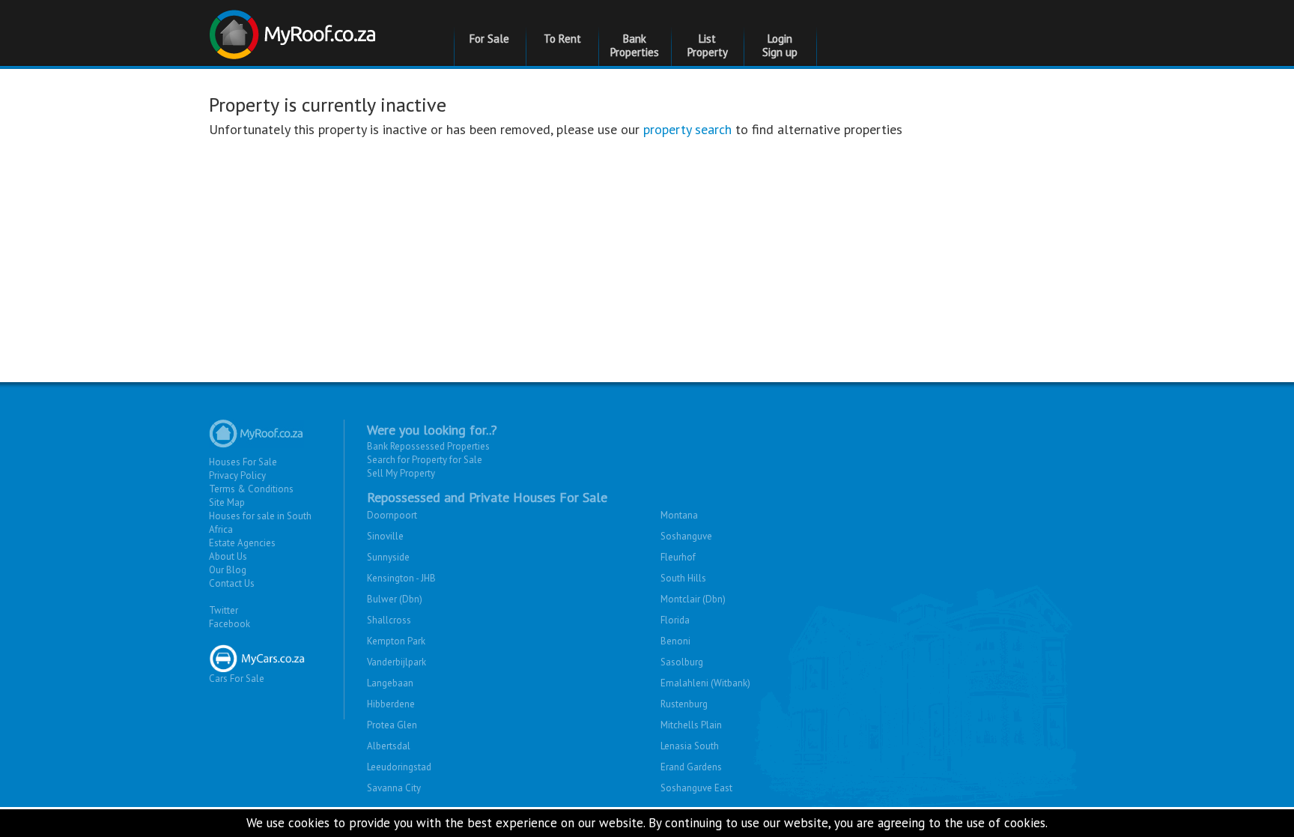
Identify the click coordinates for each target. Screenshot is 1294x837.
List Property (707, 45)
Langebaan (390, 683)
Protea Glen (392, 725)
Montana (679, 515)
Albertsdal (388, 746)
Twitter (223, 610)
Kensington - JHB (401, 578)
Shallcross (389, 620)
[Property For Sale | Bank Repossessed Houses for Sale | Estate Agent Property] (294, 28)
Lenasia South (689, 746)
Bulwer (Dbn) (394, 599)
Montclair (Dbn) (693, 599)
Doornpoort (392, 515)
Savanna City (394, 788)
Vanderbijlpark (396, 662)
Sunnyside (388, 557)
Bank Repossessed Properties (428, 446)
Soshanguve (686, 536)
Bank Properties (634, 45)
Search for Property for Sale (424, 459)
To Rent (562, 38)
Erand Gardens (691, 767)
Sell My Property (401, 473)
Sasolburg (681, 662)
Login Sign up (780, 45)
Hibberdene (391, 704)
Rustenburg (684, 704)
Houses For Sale (243, 462)
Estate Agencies (242, 543)
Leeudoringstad (399, 767)
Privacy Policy (237, 475)
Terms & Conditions (251, 489)
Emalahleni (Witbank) (705, 683)
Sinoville (385, 536)
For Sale (489, 38)
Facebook (229, 623)
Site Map (227, 502)
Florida (675, 620)
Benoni (675, 641)
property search (687, 129)
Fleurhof (678, 557)
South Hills (683, 578)
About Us (228, 556)
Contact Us (232, 583)
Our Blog (227, 569)
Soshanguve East (696, 788)
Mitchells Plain (691, 725)
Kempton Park (396, 641)
